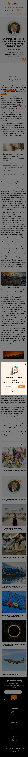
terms (18, 391)
